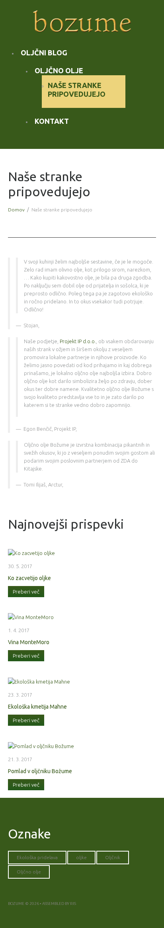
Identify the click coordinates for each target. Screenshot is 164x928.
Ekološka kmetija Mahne (37, 706)
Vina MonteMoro (28, 642)
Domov (16, 209)
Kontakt (52, 121)
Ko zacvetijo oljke (29, 578)
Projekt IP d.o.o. (78, 341)
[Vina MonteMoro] (31, 616)
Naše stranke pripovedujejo (76, 89)
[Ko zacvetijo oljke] (31, 552)
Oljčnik (112, 857)
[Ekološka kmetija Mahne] (39, 681)
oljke (81, 857)
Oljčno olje (59, 70)
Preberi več (26, 591)
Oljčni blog (44, 53)
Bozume (16, 903)
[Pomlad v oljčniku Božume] (41, 745)
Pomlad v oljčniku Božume (40, 771)
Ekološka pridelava (37, 857)
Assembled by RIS (59, 903)
